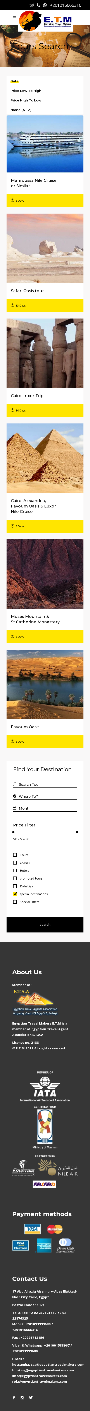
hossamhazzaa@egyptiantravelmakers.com (48, 1364)
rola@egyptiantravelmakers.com (39, 1381)
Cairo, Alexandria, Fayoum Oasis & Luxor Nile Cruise (33, 506)
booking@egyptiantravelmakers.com (43, 1370)
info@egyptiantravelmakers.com (39, 1376)
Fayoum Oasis (25, 727)
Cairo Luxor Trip (27, 395)
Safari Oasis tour (27, 290)
